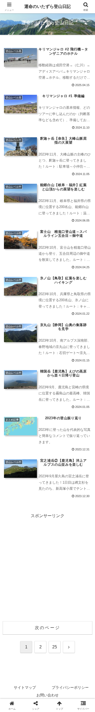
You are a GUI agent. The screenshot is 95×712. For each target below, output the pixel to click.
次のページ (47, 627)
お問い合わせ (47, 695)
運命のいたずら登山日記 (47, 6)
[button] (84, 651)
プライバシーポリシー (70, 687)
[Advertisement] (47, 567)
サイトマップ (25, 687)
